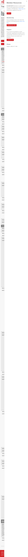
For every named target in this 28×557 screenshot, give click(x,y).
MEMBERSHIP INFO (11, 25)
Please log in (21, 8)
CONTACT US (10, 39)
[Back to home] (3, 2)
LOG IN (8, 13)
